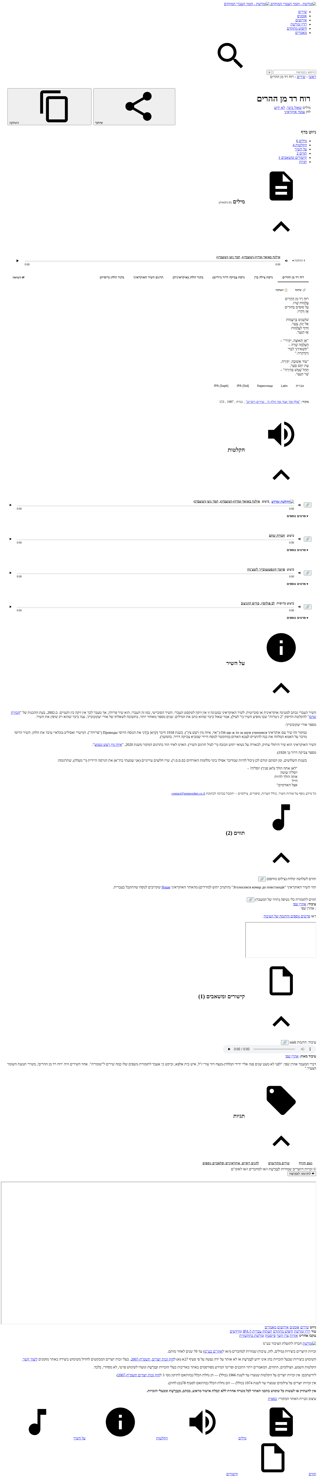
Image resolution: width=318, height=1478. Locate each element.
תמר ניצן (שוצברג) (228, 257)
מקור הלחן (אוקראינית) (188, 277)
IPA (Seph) (221, 386)
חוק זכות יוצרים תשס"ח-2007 (139, 1375)
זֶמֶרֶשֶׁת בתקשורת (251, 1336)
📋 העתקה (282, 290)
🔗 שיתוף (300, 290)
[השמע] (10, 505)
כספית (272, 1399)
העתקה (14, 122)
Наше (166, 887)
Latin (284, 386)
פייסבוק (270, 1336)
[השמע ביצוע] (17, 260)
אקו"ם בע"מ (213, 1351)
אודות (294, 1336)
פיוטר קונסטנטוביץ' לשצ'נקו (266, 569)
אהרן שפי (299, 904)
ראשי (312, 77)
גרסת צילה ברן (263, 277)
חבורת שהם (277, 535)
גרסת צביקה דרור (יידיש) (229, 277)
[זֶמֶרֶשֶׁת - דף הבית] (309, 1343)
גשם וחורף (305, 1163)
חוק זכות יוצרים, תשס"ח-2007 (152, 1359)
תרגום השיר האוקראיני (148, 277)
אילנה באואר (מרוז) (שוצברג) (261, 257)
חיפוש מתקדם (297, 28)
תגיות (303, 162)
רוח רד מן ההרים (293, 277)
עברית (300, 386)
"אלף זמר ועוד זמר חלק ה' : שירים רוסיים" (273, 402)
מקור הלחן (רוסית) (112, 277)
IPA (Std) (243, 386)
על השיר (301, 149)
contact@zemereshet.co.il (188, 793)
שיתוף (99, 122)
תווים (302, 153)
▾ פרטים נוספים (297, 516)
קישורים (232, 1474)
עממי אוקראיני (294, 112)
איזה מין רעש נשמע (108, 745)
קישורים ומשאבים (292, 158)
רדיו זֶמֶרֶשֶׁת (299, 24)
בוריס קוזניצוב (250, 603)
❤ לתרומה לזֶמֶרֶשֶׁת (301, 1173)
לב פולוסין (268, 603)
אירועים (301, 20)
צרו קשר (283, 1336)
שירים (302, 12)
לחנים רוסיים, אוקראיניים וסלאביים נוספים (231, 1163)
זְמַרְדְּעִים (236, 1331)
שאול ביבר (294, 108)
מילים (301, 141)
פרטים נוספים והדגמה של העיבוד (287, 916)
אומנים (302, 16)
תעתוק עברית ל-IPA (257, 1331)
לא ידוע (279, 108)
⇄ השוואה (18, 277)
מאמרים (301, 33)
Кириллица (265, 386)
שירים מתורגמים (279, 1163)
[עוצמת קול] (286, 261)
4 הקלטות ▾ (298, 260)
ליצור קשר (30, 1359)
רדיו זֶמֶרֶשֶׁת (302, 1331)
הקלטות (300, 145)
